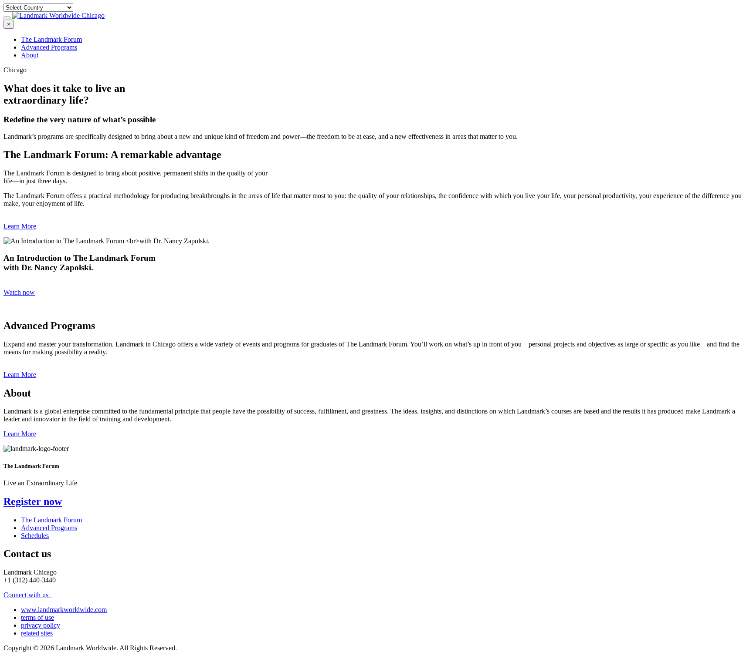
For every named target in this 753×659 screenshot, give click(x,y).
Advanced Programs (49, 47)
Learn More (19, 226)
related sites (37, 633)
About (29, 55)
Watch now (19, 292)
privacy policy (40, 625)
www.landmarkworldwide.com (64, 609)
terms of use (37, 617)
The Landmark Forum (51, 39)
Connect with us (26, 594)
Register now (32, 501)
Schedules (35, 535)
